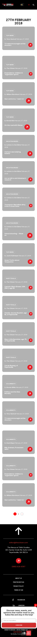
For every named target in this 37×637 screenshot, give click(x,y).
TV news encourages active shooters (14, 44)
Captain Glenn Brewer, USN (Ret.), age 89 (14, 287)
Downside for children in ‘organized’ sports (13, 74)
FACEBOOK (21, 600)
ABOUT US (18, 578)
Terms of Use (18, 590)
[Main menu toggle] (29, 5)
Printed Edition (18, 582)
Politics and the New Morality (12, 393)
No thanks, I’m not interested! (19, 634)
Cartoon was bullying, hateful (12, 153)
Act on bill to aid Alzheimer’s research (15, 179)
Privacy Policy (18, 586)
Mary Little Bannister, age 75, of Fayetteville (15, 340)
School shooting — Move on (13, 234)
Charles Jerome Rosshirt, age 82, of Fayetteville (15, 314)
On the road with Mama (13, 125)
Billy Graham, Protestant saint (13, 448)
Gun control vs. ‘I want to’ (14, 99)
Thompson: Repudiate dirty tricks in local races (14, 205)
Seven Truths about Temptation (11, 261)
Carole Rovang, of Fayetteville (11, 366)
